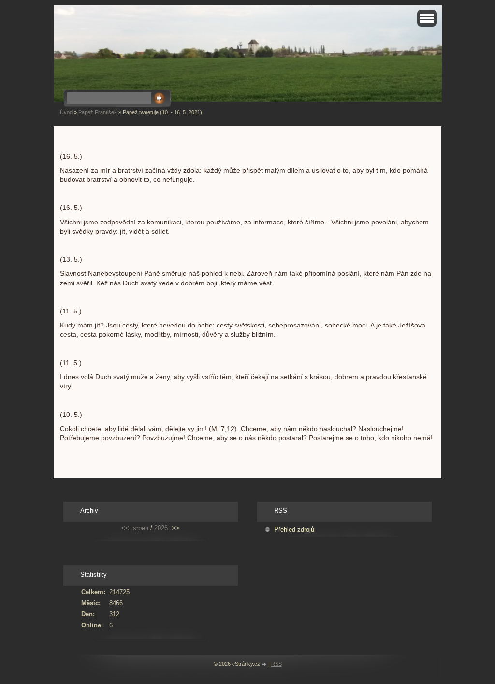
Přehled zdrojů (294, 529)
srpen (140, 528)
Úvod (66, 112)
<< (125, 528)
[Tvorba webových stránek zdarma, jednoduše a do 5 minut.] (265, 664)
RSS (276, 664)
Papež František (97, 112)
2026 (161, 528)
